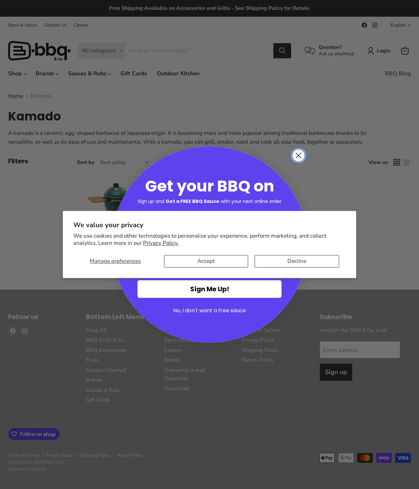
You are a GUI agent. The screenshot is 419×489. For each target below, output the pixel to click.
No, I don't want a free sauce (209, 310)
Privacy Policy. (161, 243)
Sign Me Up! (209, 289)
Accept (206, 261)
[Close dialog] (298, 155)
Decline (296, 261)
